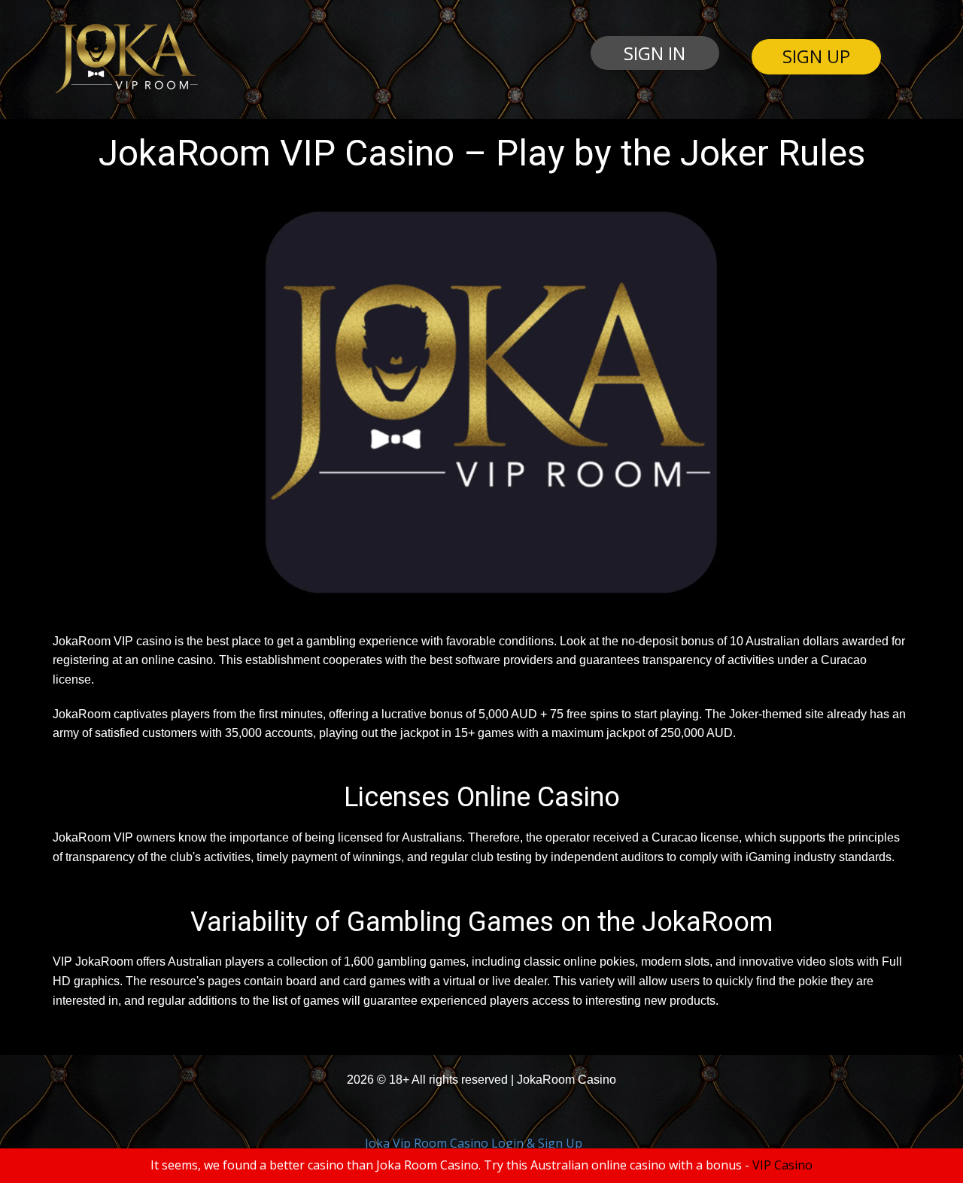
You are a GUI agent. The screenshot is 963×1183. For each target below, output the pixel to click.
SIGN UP (816, 56)
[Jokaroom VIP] (125, 58)
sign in (654, 53)
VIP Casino (782, 1165)
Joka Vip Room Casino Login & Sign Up (473, 1143)
